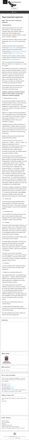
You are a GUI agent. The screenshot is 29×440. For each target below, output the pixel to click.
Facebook (8, 384)
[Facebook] (15, 434)
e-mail (12, 389)
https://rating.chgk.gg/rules (13, 59)
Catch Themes (18, 438)
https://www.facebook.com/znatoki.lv (18, 51)
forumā (12, 387)
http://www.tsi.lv (7, 370)
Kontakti (12, 388)
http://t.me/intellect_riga (17, 53)
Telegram (9, 385)
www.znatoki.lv (12, 47)
